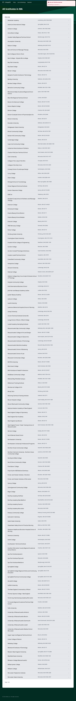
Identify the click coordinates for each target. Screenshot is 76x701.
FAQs (14, 2)
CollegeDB (8, 2)
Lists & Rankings (22, 2)
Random (29, 2)
